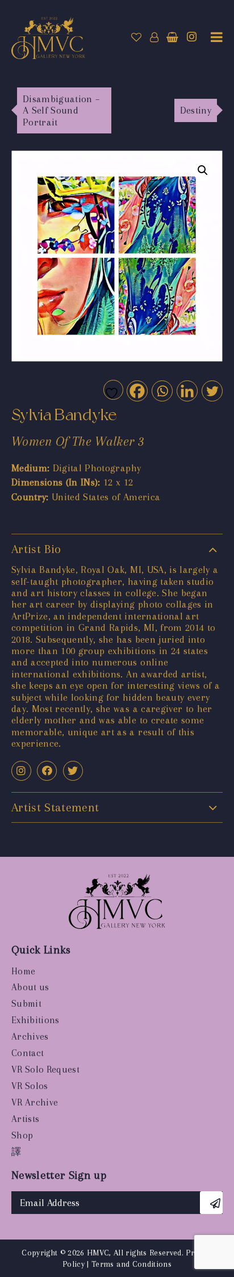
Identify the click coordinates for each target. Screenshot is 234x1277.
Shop (22, 1135)
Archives (30, 1036)
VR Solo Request (45, 1069)
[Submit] (211, 1202)
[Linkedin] (187, 390)
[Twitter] (212, 390)
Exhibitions (35, 1020)
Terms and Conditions (131, 1263)
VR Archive (34, 1102)
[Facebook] (137, 390)
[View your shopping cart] (172, 37)
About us (30, 987)
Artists (25, 1118)
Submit (26, 1003)
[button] (203, 170)
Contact (27, 1053)
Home (23, 971)
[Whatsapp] (162, 390)
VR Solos (29, 1086)
